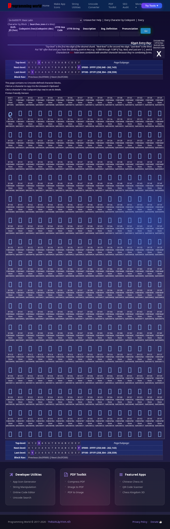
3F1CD (139, 354)
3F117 (80, 119)
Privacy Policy (139, 521)
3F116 (70, 119)
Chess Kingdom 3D (134, 492)
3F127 (80, 140)
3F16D (139, 226)
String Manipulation (24, 487)
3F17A (109, 247)
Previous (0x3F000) (38, 76)
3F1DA (110, 376)
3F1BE (149, 333)
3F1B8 (89, 333)
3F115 (60, 119)
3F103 (40, 98)
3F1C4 (50, 354)
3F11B (119, 119)
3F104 (50, 98)
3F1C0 (10, 354)
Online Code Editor (24, 492)
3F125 (60, 140)
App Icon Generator (24, 481)
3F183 (40, 269)
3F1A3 (40, 312)
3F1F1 (20, 419)
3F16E (149, 226)
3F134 (50, 162)
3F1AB (120, 312)
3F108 (89, 98)
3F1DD (140, 376)
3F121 (20, 140)
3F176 (70, 247)
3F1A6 (70, 312)
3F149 (99, 183)
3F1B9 (99, 333)
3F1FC (129, 419)
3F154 (50, 205)
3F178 (89, 247)
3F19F (159, 290)
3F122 (30, 140)
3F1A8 (89, 312)
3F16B (119, 226)
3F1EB (119, 397)
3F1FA (109, 419)
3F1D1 (20, 376)
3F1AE (149, 312)
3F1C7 (80, 354)
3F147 (80, 183)
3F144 (50, 183)
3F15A (109, 205)
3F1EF (159, 397)
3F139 (99, 162)
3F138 (89, 162)
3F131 (20, 162)
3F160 (10, 226)
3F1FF (159, 419)
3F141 (20, 183)
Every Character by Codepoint (119, 20)
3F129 (99, 140)
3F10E (149, 98)
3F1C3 (40, 354)
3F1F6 (70, 419)
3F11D (139, 119)
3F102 (30, 98)
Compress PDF (76, 481)
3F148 (89, 183)
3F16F (159, 226)
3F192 (30, 290)
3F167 (80, 226)
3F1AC (129, 312)
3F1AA (110, 312)
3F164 (50, 226)
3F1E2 (30, 397)
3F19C (129, 290)
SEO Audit (126, 5)
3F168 (89, 226)
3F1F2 (30, 419)
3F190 (10, 290)
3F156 (70, 205)
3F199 (99, 290)
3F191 (20, 290)
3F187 (80, 269)
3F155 (60, 205)
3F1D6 (70, 376)
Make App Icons (59, 5)
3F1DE (149, 376)
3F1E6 (70, 397)
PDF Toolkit (112, 5)
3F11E (149, 119)
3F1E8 (89, 397)
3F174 (50, 247)
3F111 (20, 119)
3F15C (129, 205)
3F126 (70, 140)
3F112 (30, 119)
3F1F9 (99, 419)
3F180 (10, 269)
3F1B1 (20, 333)
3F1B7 (80, 333)
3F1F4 (50, 419)
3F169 (99, 226)
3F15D (139, 205)
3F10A (109, 98)
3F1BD (139, 333)
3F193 (40, 290)
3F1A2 (30, 312)
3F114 (50, 119)
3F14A (109, 183)
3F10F (159, 98)
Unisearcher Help (92, 20)
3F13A (109, 162)
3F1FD (139, 419)
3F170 (10, 247)
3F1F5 (60, 419)
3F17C (129, 247)
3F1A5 (60, 312)
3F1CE (149, 354)
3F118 (89, 119)
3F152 (30, 205)
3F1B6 (70, 333)
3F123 (40, 140)
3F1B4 (50, 333)
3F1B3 (40, 333)
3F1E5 (60, 397)
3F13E (149, 162)
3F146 (70, 183)
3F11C (129, 119)
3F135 (60, 162)
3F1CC (129, 354)
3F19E (149, 290)
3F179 (99, 247)
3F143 (40, 183)
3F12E (149, 140)
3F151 (20, 205)
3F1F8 (89, 419)
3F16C (129, 226)
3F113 (40, 119)
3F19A (109, 290)
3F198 (89, 290)
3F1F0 (10, 419)
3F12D (139, 140)
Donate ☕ (156, 521)
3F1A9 (99, 312)
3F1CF (159, 354)
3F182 (30, 269)
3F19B (119, 290)
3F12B (119, 140)
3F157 (80, 205)
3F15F (159, 205)
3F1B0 (10, 333)
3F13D (139, 162)
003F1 (10, 98)
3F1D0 (10, 376)
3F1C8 (89, 354)
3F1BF (159, 333)
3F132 (30, 162)
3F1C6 (70, 354)
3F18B (119, 269)
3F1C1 (20, 354)
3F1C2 (30, 354)
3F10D (139, 98)
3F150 (10, 205)
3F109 (99, 98)
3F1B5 (60, 333)
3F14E (149, 183)
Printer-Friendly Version (17, 93)
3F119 (99, 119)
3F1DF (159, 376)
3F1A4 (50, 312)
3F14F (159, 183)
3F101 (20, 98)
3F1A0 (10, 312)
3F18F (159, 269)
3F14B (119, 183)
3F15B (119, 205)
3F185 (60, 269)
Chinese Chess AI (133, 481)
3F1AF (159, 312)
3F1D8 (90, 376)
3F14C (129, 183)
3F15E (149, 205)
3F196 (70, 290)
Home (45, 5)
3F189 (99, 269)
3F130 (10, 162)
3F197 (80, 290)
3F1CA (110, 354)
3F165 (60, 226)
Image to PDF (76, 487)
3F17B (119, 247)
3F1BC (129, 333)
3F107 (80, 98)
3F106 (70, 98)
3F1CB (120, 354)
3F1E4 (50, 397)
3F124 (50, 140)
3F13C (129, 162)
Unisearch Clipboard (49, 86)
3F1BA (110, 333)
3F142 (30, 183)
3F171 (20, 247)
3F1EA (109, 397)
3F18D (139, 269)
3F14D (139, 183)
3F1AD (139, 312)
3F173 (40, 247)
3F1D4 (50, 376)
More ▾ (138, 5)
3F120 (10, 140)
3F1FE (149, 419)
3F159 (99, 205)
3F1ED (139, 397)
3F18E (149, 269)
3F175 (60, 247)
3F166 (70, 226)
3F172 (30, 247)
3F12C (129, 140)
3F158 (89, 205)
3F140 (10, 183)
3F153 (40, 205)
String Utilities (76, 5)
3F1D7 (80, 376)
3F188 (89, 269)
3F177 (80, 247)
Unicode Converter (93, 5)
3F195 (60, 290)
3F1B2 (30, 333)
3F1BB (120, 333)
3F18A (109, 269)
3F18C (129, 269)
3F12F (159, 140)
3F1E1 (20, 397)
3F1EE (149, 397)
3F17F (159, 247)
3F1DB (120, 376)
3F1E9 (99, 397)
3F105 (60, 98)
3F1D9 (100, 376)
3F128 (89, 140)
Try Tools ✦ (151, 5)
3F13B (119, 162)
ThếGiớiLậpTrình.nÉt (59, 521)
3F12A (109, 140)
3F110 (10, 119)
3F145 (60, 183)
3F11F (159, 119)
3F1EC (129, 397)
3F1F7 (80, 419)
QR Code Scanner (133, 487)
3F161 (20, 226)
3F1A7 (80, 312)
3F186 (70, 269)
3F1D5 (60, 376)
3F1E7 (80, 397)
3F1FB (119, 419)
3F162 (30, 226)
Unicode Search (22, 497)
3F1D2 (30, 376)
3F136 (70, 162)
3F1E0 (10, 397)
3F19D (139, 290)
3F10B (119, 98)
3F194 (50, 290)
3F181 (20, 269)
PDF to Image (76, 492)
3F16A (109, 226)
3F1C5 (60, 354)
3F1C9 (99, 354)
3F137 (80, 162)
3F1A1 (20, 312)
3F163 (40, 226)
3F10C (129, 98)
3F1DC (129, 376)
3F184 (50, 269)
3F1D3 (40, 376)
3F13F (159, 162)
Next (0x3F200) (59, 76)
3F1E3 (40, 397)
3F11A (109, 119)
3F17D (139, 247)
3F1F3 (40, 419)
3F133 (40, 162)
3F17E (149, 247)
